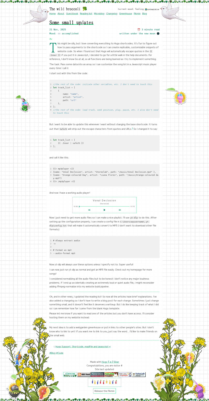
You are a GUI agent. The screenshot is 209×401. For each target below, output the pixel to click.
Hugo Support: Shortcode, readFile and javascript (82, 346)
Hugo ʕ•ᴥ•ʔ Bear (110, 361)
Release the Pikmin (104, 390)
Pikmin (137, 13)
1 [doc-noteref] (132, 128)
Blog (144, 13)
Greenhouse (125, 13)
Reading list (86, 13)
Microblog (99, 13)
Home (52, 13)
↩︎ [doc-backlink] (110, 346)
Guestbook (72, 13)
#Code (59, 352)
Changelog (111, 13)
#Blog (52, 352)
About (61, 13)
